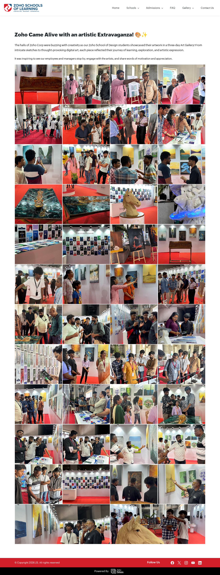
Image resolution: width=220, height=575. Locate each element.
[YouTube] (193, 562)
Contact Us (207, 7)
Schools (131, 7)
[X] (179, 562)
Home (115, 7)
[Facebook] (172, 562)
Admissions (153, 7)
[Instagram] (186, 562)
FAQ (172, 7)
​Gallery (186, 7)
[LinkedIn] (199, 562)
